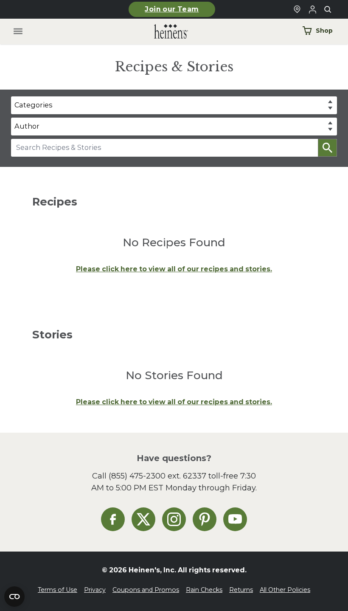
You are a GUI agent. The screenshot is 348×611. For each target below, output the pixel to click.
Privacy (95, 590)
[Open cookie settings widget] (14, 596)
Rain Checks (204, 590)
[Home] (164, 32)
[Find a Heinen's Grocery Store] (297, 9)
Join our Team (172, 9)
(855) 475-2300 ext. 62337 (157, 476)
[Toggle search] (328, 9)
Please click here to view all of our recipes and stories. (174, 269)
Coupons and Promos (145, 590)
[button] (327, 148)
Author (26, 126)
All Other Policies (285, 590)
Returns (241, 590)
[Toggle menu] (18, 31)
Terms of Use (57, 590)
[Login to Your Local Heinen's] (312, 9)
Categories (33, 105)
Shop (324, 30)
